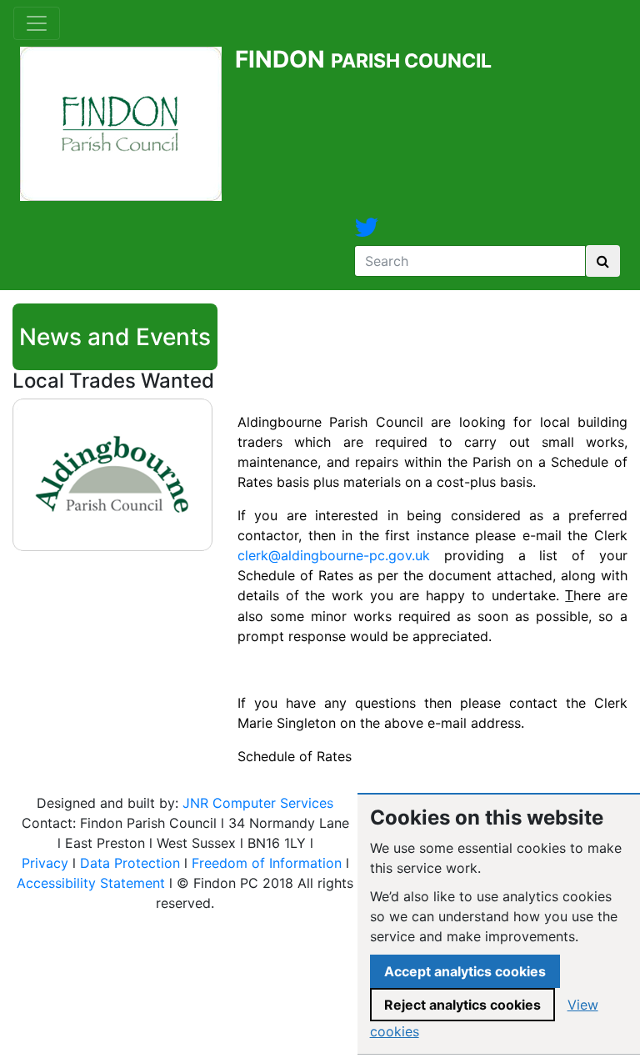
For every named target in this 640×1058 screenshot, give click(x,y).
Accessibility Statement (91, 883)
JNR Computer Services (257, 803)
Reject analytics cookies (462, 1004)
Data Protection (130, 863)
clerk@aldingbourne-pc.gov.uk (334, 555)
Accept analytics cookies (465, 971)
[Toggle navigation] (36, 23)
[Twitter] (366, 231)
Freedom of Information (267, 863)
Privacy (45, 863)
